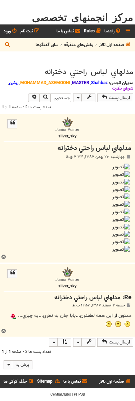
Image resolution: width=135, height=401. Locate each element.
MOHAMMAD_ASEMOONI (45, 82)
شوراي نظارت (122, 88)
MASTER (80, 82)
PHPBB (79, 394)
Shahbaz (99, 82)
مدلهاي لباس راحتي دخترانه (89, 71)
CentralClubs (60, 394)
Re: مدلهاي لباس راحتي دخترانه (92, 298)
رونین (13, 82)
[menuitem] (113, 31)
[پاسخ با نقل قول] (12, 123)
